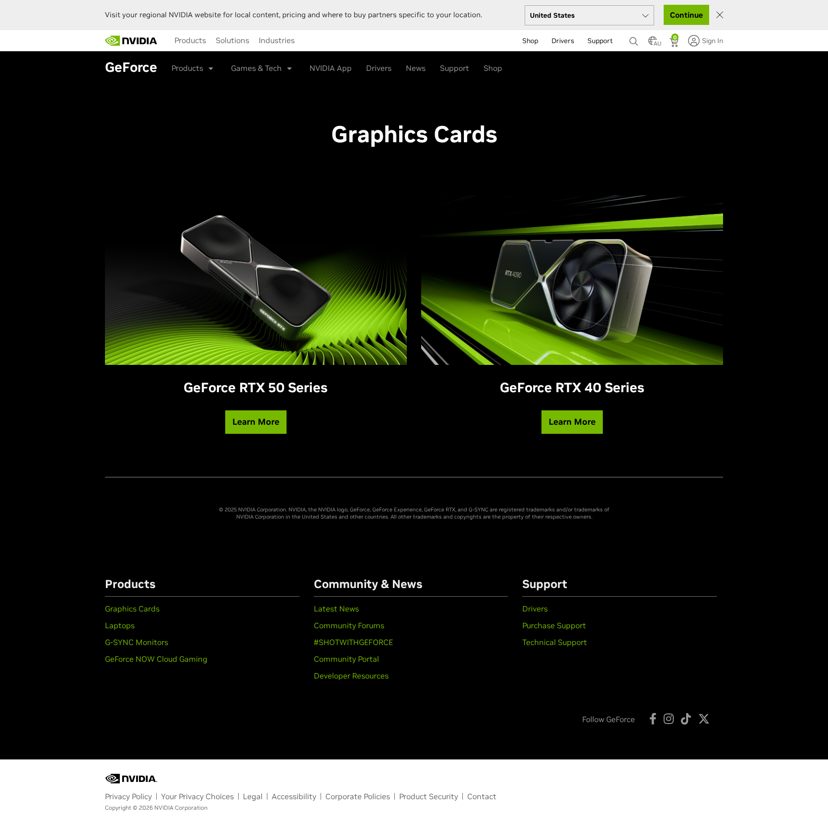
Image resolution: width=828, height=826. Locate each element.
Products (190, 40)
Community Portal (346, 659)
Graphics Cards (132, 608)
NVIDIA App (331, 68)
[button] (652, 43)
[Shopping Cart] (675, 43)
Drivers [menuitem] (563, 40)
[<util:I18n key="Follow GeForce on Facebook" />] (652, 718)
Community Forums (349, 625)
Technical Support (554, 642)
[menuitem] (190, 40)
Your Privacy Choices (197, 796)
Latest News (336, 608)
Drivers (378, 68)
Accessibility (294, 796)
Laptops (120, 625)
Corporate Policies (357, 796)
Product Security (428, 796)
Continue (686, 15)
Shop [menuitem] (530, 40)
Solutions (232, 40)
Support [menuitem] (600, 40)
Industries (277, 40)
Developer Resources (351, 675)
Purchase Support (554, 625)
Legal (253, 796)
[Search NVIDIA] (634, 39)
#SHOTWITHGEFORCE (353, 642)
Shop (492, 68)
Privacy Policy (128, 796)
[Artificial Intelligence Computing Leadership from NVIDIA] (131, 40)
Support (454, 68)
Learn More (255, 421)
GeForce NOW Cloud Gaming (156, 659)
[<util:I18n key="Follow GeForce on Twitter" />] (704, 718)
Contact (481, 796)
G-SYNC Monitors (136, 642)
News (416, 68)
